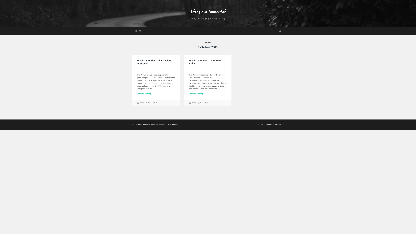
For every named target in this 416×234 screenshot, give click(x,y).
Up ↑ (282, 124)
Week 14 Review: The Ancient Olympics (154, 62)
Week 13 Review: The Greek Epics (205, 62)
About (138, 31)
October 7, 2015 (197, 103)
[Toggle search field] (280, 31)
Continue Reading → (145, 94)
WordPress (173, 124)
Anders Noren (272, 124)
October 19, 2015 (145, 103)
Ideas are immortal (208, 11)
